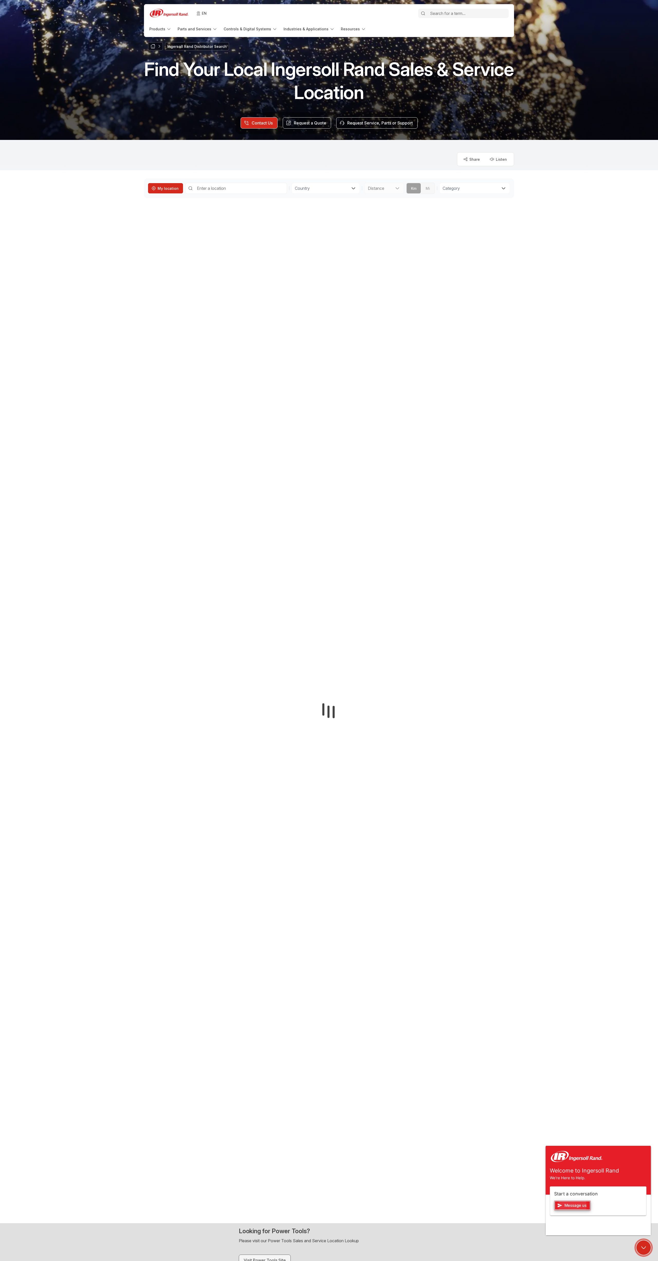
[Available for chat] (643, 1247)
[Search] (423, 13)
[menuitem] (160, 29)
